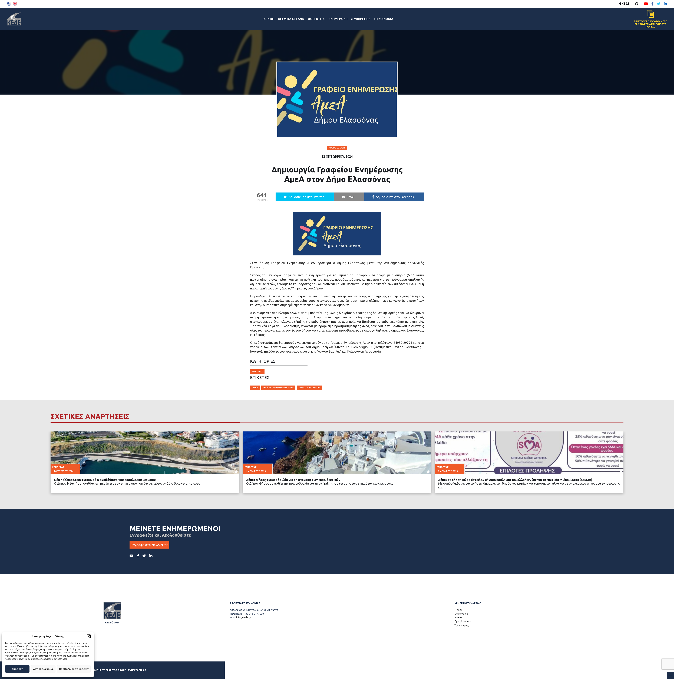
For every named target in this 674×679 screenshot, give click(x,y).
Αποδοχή (17, 668)
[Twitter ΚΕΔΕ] (658, 4)
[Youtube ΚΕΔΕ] (646, 4)
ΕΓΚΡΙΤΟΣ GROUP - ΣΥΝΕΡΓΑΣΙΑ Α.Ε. (126, 670)
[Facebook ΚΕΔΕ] (652, 4)
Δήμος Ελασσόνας (309, 387)
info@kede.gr (243, 617)
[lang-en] (15, 4)
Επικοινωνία (461, 613)
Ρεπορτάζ (257, 371)
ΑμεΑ (255, 387)
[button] (89, 636)
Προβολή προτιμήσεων (74, 668)
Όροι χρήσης (462, 625)
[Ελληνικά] (9, 4)
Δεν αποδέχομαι (43, 668)
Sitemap (459, 617)
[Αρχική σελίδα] (14, 19)
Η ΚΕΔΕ (624, 3)
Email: (233, 617)
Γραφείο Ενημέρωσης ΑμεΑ (278, 387)
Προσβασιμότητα (464, 621)
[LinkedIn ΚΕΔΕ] (665, 4)
